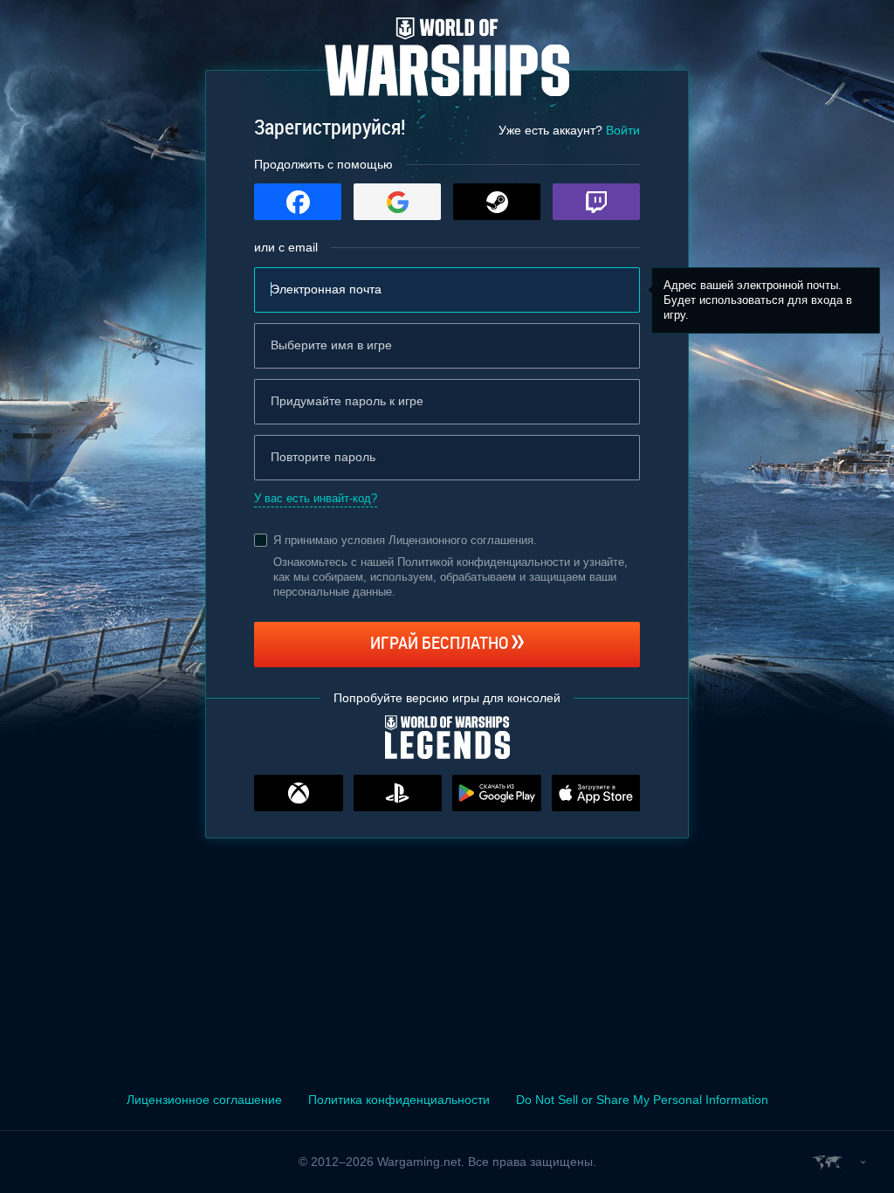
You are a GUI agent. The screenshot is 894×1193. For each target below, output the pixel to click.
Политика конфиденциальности (399, 1100)
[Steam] (496, 201)
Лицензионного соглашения (461, 540)
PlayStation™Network (398, 793)
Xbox (298, 793)
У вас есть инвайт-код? (315, 498)
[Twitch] (596, 201)
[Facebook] (297, 201)
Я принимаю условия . (405, 540)
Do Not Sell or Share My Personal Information (642, 1100)
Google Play (496, 793)
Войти (623, 130)
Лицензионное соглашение (204, 1100)
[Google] (397, 201)
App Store (596, 793)
